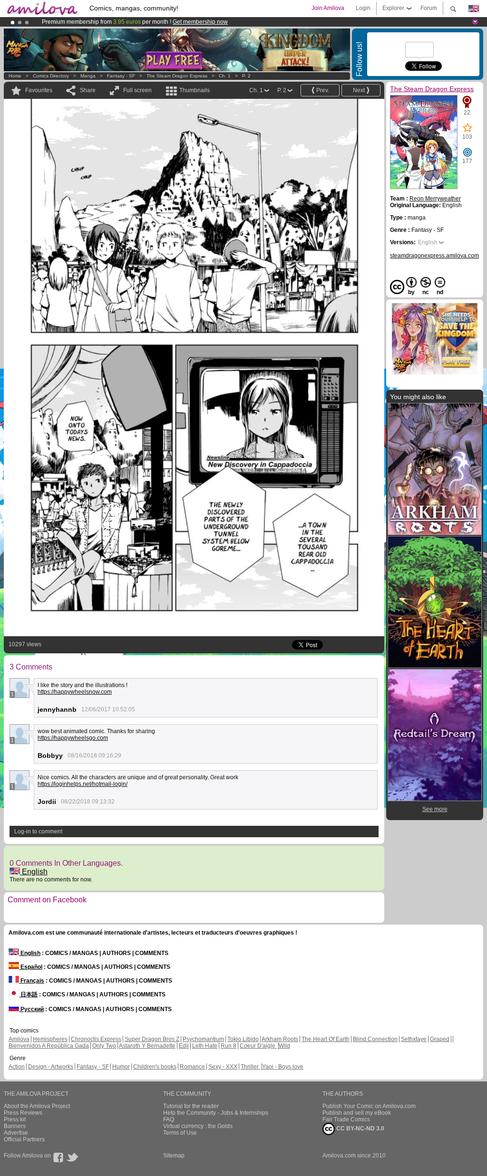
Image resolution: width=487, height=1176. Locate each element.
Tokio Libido (243, 1039)
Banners (15, 1126)
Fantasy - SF (121, 75)
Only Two (104, 1045)
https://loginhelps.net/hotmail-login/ (82, 784)
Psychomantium (203, 1039)
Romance (192, 1066)
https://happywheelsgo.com (73, 738)
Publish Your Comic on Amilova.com (369, 1106)
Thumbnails (194, 90)
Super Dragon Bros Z (152, 1039)
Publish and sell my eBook (356, 1112)
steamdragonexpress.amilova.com (434, 255)
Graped (439, 1039)
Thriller (250, 1066)
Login (363, 8)
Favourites (38, 90)
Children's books (154, 1066)
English (34, 872)
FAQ (168, 1119)
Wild (284, 1045)
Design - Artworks (50, 1066)
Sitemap (174, 1155)
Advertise (16, 1132)
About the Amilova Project (37, 1106)
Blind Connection (375, 1039)
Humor (121, 1066)
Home (15, 75)
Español (30, 967)
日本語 (28, 994)
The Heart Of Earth (326, 1039)
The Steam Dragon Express (176, 75)
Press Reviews (23, 1112)
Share (88, 90)
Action (17, 1066)
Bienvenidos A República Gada (49, 1045)
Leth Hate (204, 1045)
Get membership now (200, 22)
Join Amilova (328, 8)
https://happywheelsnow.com (75, 691)
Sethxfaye (414, 1039)
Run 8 (228, 1045)
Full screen (137, 90)
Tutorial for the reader (191, 1106)
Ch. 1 (225, 75)
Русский (31, 1009)
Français (31, 980)
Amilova (19, 1039)
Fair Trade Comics (346, 1119)
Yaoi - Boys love (282, 1066)
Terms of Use (180, 1132)
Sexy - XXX (222, 1066)
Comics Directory (51, 75)
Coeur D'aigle (258, 1045)
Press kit (15, 1119)
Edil (184, 1045)
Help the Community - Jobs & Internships (215, 1112)
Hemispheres (50, 1039)
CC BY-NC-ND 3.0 (359, 1128)
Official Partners (24, 1139)
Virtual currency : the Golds (198, 1126)
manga (88, 75)
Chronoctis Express (96, 1039)
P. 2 (246, 75)
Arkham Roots (280, 1039)
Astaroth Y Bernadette (147, 1045)
